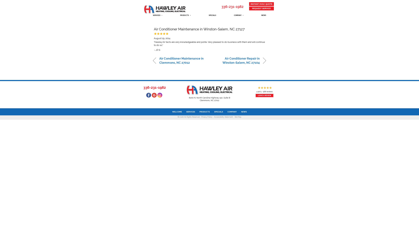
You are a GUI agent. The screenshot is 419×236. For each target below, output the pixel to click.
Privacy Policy (206, 117)
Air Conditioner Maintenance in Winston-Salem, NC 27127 (199, 29)
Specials (212, 15)
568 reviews (268, 92)
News (263, 15)
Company (238, 15)
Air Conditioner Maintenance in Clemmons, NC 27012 (181, 60)
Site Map (238, 117)
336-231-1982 (232, 7)
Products (184, 15)
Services (156, 15)
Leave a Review (264, 95)
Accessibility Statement (223, 117)
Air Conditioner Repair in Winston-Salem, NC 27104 (236, 60)
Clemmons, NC (207, 100)
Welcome (177, 112)
